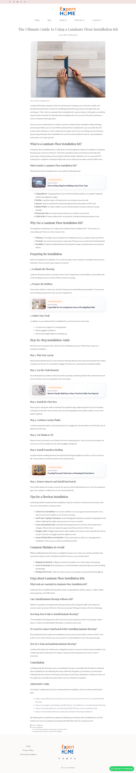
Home (37, 20)
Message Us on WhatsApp (123, 768)
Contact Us (96, 20)
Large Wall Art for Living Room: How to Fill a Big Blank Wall (71, 307)
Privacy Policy (28, 750)
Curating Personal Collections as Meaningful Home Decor (71, 473)
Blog (49, 20)
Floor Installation (37, 725)
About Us (63, 20)
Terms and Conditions (28, 754)
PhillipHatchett (73, 35)
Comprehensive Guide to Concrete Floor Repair (47, 731)
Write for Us (79, 20)
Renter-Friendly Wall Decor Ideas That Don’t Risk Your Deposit (73, 393)
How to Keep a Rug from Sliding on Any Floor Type (68, 186)
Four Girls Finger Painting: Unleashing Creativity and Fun (49, 729)
